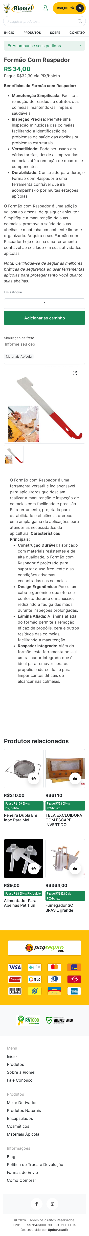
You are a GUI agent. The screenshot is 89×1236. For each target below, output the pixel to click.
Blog (11, 1156)
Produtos (15, 1064)
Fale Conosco (20, 1080)
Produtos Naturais (24, 1110)
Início (12, 1056)
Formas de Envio (22, 1172)
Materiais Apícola (19, 356)
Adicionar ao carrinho (44, 317)
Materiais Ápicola (23, 1134)
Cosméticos (18, 1126)
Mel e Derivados (22, 1102)
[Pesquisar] (80, 21)
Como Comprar (21, 1180)
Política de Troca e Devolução (35, 1164)
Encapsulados (20, 1118)
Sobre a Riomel (21, 1072)
